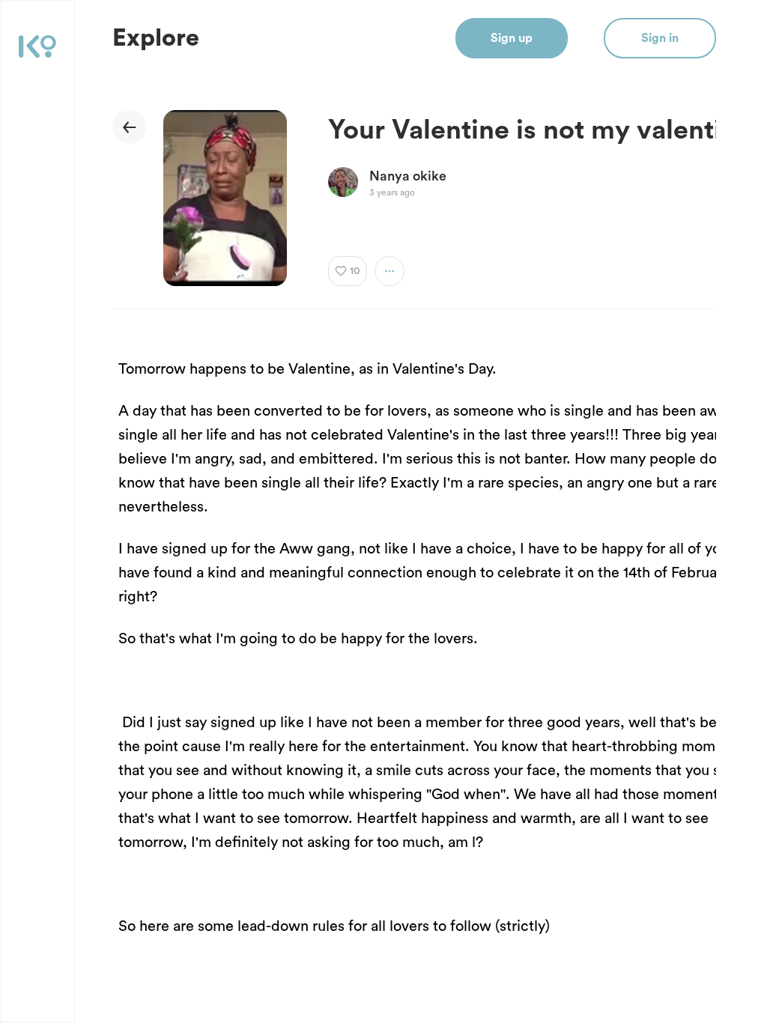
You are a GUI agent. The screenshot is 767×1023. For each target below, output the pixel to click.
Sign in (660, 38)
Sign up (512, 38)
